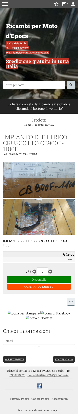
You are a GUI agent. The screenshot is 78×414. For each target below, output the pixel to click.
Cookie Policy (40, 399)
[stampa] (24, 313)
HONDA (49, 124)
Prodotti (38, 124)
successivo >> (64, 359)
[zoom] (39, 196)
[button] (5, 4)
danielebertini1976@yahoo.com (48, 375)
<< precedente (14, 359)
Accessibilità (59, 399)
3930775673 (17, 375)
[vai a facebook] (39, 385)
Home (27, 124)
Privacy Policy (19, 399)
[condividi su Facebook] (55, 313)
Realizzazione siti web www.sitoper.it (39, 410)
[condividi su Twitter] (39, 317)
